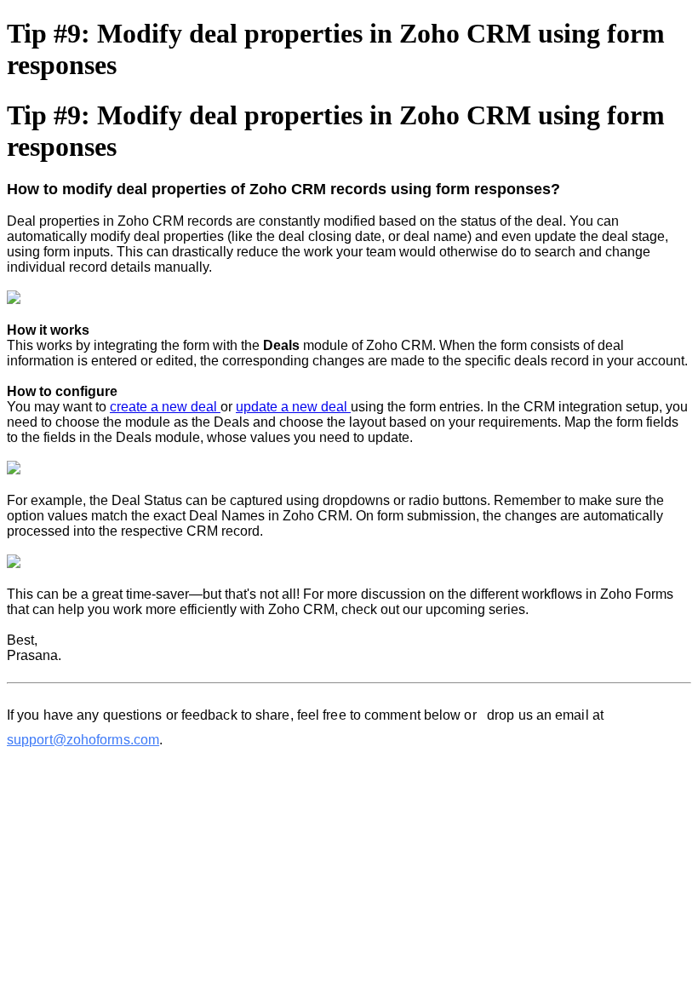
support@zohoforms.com (83, 739)
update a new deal (293, 406)
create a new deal (165, 406)
